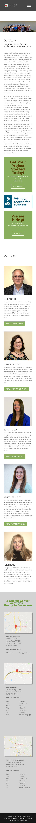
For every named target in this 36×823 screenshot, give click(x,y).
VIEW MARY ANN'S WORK (16, 389)
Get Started (18, 186)
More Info (18, 233)
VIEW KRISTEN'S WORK (15, 524)
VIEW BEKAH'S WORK (15, 456)
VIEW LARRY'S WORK (14, 323)
